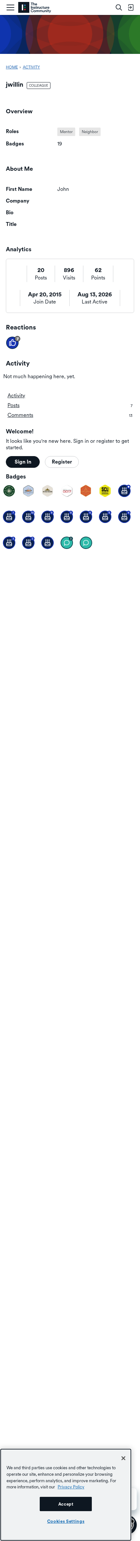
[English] (34, 7)
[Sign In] (130, 7)
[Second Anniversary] (28, 543)
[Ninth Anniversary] (47, 517)
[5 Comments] (67, 543)
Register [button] (62, 462)
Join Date (45, 302)
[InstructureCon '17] (67, 491)
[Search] (119, 7)
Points (98, 278)
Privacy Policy (71, 1486)
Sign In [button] (23, 462)
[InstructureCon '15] (105, 491)
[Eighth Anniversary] (67, 517)
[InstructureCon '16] (86, 491)
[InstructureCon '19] (28, 491)
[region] (66, 1494)
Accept (66, 1504)
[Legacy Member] (124, 491)
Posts (41, 278)
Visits (69, 278)
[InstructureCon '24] (9, 491)
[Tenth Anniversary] (28, 517)
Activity (16, 395)
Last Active (94, 302)
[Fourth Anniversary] (124, 517)
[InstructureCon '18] (47, 491)
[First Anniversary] (47, 543)
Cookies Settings (66, 1521)
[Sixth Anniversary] (86, 517)
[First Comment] (86, 543)
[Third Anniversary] (9, 543)
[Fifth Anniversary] (105, 517)
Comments (70, 415)
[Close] (123, 1458)
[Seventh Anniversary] (9, 517)
